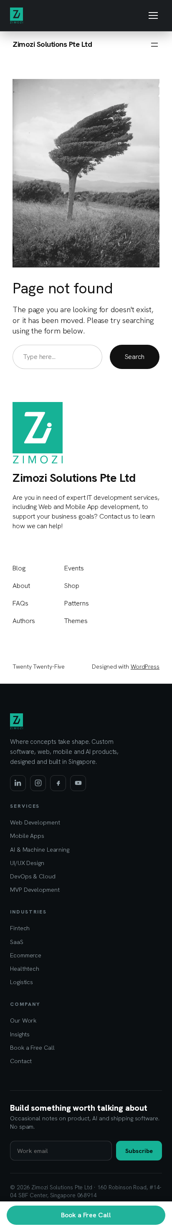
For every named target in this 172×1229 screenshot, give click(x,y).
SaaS (16, 942)
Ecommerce (25, 955)
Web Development (35, 822)
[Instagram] (38, 783)
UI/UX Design (27, 863)
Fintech (20, 928)
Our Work (23, 1020)
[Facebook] (58, 783)
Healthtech (24, 968)
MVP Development (35, 889)
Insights (20, 1034)
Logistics (21, 982)
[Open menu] (154, 45)
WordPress (145, 666)
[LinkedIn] (18, 783)
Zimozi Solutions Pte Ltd (52, 44)
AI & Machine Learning (39, 849)
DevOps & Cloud (33, 876)
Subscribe (139, 1151)
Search (134, 356)
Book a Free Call (86, 1215)
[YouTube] (78, 783)
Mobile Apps (27, 836)
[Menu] (153, 15)
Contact (21, 1061)
